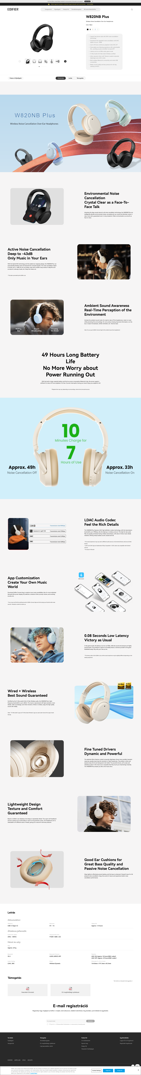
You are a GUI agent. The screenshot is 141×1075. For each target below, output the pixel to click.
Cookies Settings (96, 1070)
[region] (70, 1070)
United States (87, 1)
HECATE (30, 1060)
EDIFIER (10, 1060)
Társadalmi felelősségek (87, 1049)
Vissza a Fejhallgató (16, 78)
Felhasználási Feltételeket (63, 1024)
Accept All (119, 1070)
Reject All (108, 1070)
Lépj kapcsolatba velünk (46, 1046)
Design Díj (84, 1046)
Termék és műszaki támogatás (123, 981)
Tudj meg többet (90, 4)
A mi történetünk (85, 1040)
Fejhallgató (57, 9)
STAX (24, 1060)
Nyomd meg (84, 1043)
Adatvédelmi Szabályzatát (78, 1024)
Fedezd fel (66, 9)
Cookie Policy (33, 1073)
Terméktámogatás (76, 9)
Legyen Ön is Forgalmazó (126, 1040)
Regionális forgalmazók (126, 1043)
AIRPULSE (17, 1060)
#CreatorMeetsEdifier (90, 9)
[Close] (138, 1070)
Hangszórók (48, 9)
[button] (19, 61)
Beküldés (90, 1021)
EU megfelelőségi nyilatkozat (47, 1043)
